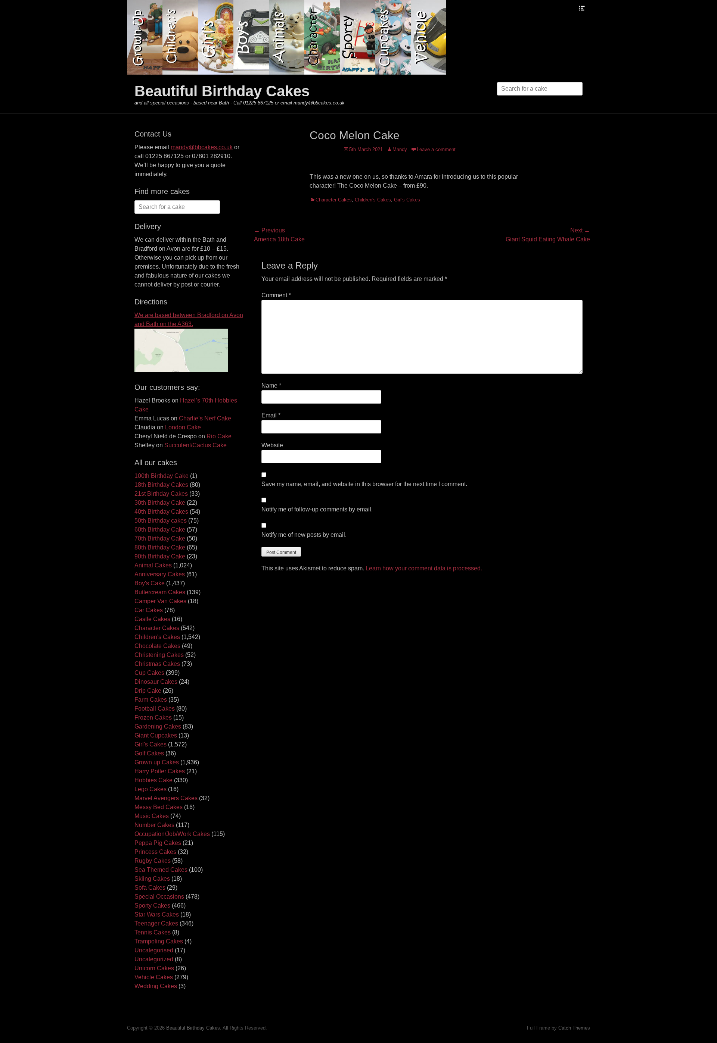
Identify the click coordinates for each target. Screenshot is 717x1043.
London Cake (183, 427)
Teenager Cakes (156, 923)
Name (271, 385)
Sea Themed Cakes (160, 870)
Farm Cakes (150, 699)
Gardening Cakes (157, 726)
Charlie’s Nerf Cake (205, 418)
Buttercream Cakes (159, 592)
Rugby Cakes (152, 861)
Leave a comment (436, 149)
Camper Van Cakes (160, 601)
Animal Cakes (153, 565)
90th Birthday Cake (159, 556)
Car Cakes (148, 610)
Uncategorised (153, 950)
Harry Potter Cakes (159, 771)
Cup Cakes (149, 673)
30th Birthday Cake (159, 502)
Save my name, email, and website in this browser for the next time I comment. (364, 484)
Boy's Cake (149, 583)
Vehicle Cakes (153, 977)
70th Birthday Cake (159, 538)
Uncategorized (153, 959)
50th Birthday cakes (160, 520)
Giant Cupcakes (155, 735)
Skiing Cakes (152, 879)
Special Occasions (159, 896)
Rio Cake (219, 436)
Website (272, 445)
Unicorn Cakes (154, 968)
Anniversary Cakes (159, 574)
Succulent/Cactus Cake (195, 445)
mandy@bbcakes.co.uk (202, 147)
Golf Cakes (149, 753)
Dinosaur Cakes (155, 682)
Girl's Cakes (407, 200)
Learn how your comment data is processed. (424, 568)
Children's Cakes (373, 200)
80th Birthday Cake (159, 547)
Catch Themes (574, 1028)
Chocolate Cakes (157, 646)
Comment (276, 295)
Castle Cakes (152, 619)
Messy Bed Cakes (158, 807)
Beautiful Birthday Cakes (222, 91)
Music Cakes (151, 816)
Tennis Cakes (152, 932)
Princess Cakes (155, 852)
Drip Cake (147, 690)
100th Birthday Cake (161, 476)
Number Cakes (154, 825)
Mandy (399, 149)
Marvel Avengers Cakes (166, 798)
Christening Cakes (159, 655)
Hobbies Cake (153, 780)
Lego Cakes (150, 789)
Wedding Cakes (155, 986)
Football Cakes (154, 708)
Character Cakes (334, 200)
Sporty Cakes (152, 905)
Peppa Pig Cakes (157, 843)
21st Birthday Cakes (161, 494)
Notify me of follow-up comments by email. (317, 509)
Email (270, 415)
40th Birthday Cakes (161, 511)
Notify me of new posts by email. (304, 535)
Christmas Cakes (157, 664)
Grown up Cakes (156, 762)
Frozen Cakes (153, 717)
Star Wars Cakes (156, 914)
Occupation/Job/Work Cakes (172, 834)
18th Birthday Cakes (161, 485)
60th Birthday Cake (159, 529)
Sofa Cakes (149, 887)
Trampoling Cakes (158, 941)
